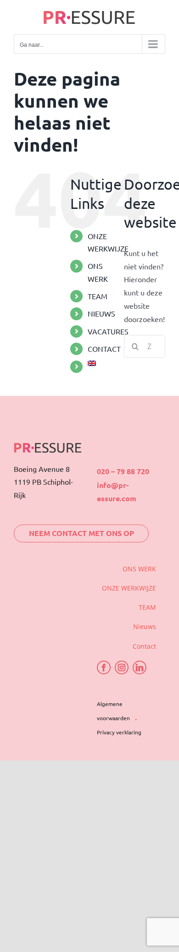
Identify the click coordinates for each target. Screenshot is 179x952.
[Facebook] (104, 667)
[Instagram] (122, 667)
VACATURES (108, 331)
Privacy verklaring (119, 732)
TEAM (97, 296)
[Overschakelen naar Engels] (99, 363)
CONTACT (104, 348)
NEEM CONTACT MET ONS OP (81, 533)
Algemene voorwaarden (113, 711)
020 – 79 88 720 (123, 471)
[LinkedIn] (139, 667)
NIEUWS (101, 313)
